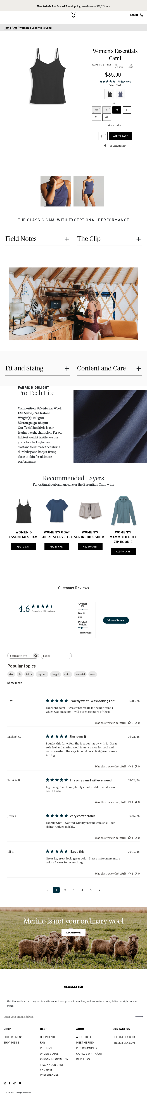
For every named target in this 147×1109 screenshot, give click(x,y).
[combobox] (56, 656)
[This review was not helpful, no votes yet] (136, 723)
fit (19, 674)
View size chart (115, 125)
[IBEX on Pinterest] (20, 1083)
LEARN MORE (73, 933)
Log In (134, 15)
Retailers (83, 1059)
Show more (14, 683)
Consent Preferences (49, 1072)
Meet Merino (85, 1042)
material (80, 674)
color (67, 674)
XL (96, 117)
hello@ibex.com (124, 1037)
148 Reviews (123, 81)
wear (92, 674)
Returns (46, 1048)
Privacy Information (54, 1059)
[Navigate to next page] (99, 890)
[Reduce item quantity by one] (105, 138)
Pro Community (86, 1048)
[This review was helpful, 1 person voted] (129, 766)
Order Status (49, 1053)
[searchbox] (20, 655)
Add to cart (120, 136)
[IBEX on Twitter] (14, 1083)
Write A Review (116, 620)
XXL (107, 117)
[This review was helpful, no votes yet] (129, 723)
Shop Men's (11, 1042)
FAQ (42, 1042)
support (42, 674)
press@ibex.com (124, 1042)
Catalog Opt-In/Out (89, 1053)
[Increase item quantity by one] (105, 134)
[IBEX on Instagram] (5, 1083)
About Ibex (83, 1037)
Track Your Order (52, 1065)
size (11, 674)
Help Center (49, 1037)
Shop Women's (13, 1037)
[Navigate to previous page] (47, 890)
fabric (29, 674)
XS (96, 110)
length (55, 674)
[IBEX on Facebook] (9, 1083)
